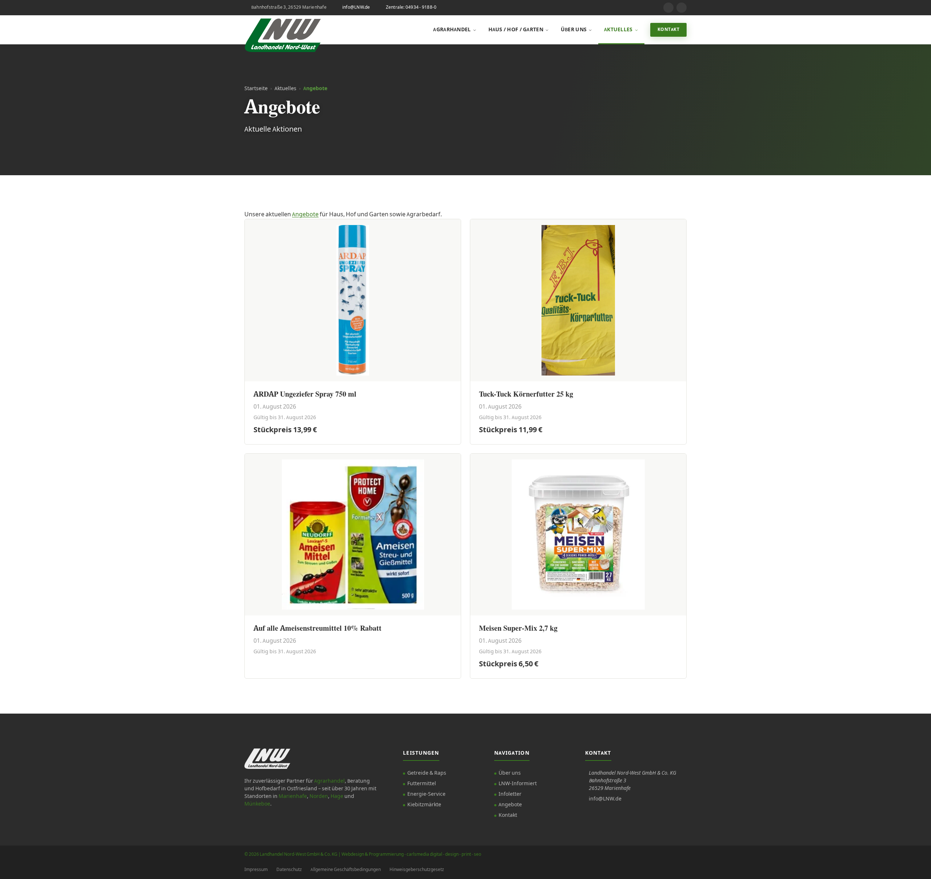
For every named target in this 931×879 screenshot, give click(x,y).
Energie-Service (426, 794)
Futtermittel (421, 783)
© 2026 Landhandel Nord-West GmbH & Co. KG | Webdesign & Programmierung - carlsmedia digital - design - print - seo (362, 854)
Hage (337, 796)
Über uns (574, 29)
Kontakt (668, 30)
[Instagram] (668, 8)
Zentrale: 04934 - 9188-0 (411, 7)
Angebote (305, 214)
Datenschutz (289, 870)
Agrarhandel (452, 29)
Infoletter (510, 794)
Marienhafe (293, 796)
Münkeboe (257, 804)
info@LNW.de (356, 7)
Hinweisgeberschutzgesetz (416, 870)
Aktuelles (618, 29)
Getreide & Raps (426, 773)
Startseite (256, 88)
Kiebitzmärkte (424, 804)
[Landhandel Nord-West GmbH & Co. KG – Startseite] (282, 30)
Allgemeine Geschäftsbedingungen (346, 870)
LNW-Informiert (518, 783)
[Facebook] (681, 8)
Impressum (256, 870)
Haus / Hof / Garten (515, 29)
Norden (318, 796)
